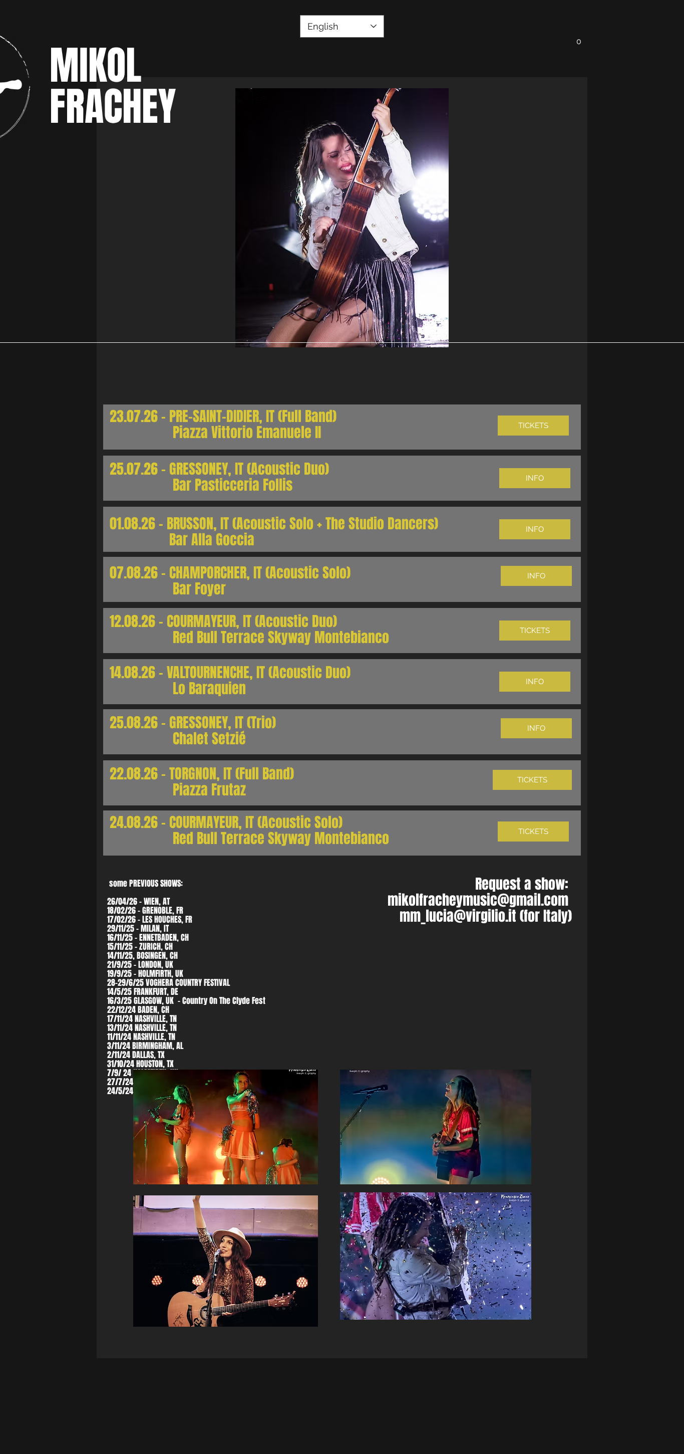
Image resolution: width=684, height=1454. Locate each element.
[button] (578, 38)
